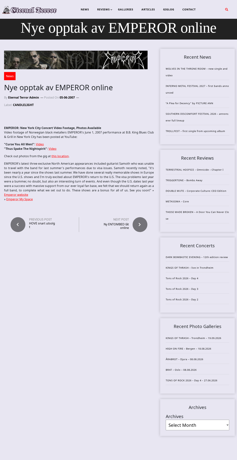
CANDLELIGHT (23, 105)
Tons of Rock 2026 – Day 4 (182, 278)
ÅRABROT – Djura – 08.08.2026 (184, 359)
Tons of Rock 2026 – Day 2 (182, 299)
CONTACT (189, 9)
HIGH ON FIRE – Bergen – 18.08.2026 (188, 348)
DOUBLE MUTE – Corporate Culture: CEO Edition (196, 191)
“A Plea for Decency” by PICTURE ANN (189, 103)
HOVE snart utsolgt (42, 225)
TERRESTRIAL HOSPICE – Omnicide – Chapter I (194, 169)
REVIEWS (103, 9)
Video (40, 144)
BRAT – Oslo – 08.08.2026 (181, 369)
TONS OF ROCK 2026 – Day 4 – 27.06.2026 (191, 380)
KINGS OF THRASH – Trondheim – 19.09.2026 (193, 338)
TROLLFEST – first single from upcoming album (195, 131)
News (10, 76)
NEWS (85, 9)
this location (60, 156)
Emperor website (16, 195)
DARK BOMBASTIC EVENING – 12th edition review (197, 257)
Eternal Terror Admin (23, 97)
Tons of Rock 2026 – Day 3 (182, 289)
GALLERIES (125, 9)
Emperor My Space (19, 199)
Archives (174, 416)
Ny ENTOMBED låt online (116, 226)
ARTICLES (148, 9)
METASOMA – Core (177, 201)
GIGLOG (168, 9)
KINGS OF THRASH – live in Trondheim (189, 267)
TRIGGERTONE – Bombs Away (184, 180)
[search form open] (226, 9)
